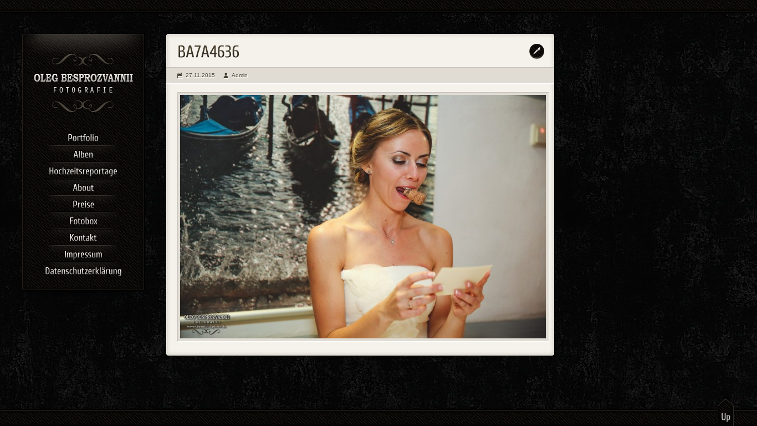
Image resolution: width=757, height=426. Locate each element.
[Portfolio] (83, 136)
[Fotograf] (83, 111)
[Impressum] (83, 252)
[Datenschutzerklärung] (83, 269)
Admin (240, 75)
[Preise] (83, 202)
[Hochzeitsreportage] (83, 169)
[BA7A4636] (363, 217)
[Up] (726, 412)
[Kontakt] (83, 235)
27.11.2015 (200, 75)
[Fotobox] (83, 219)
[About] (83, 186)
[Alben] (83, 152)
